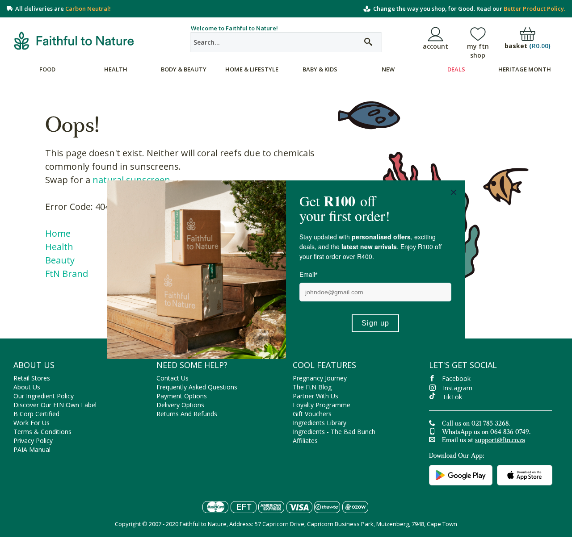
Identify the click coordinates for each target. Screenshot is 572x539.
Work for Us (31, 422)
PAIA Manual (31, 449)
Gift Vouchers (312, 413)
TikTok (452, 397)
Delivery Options (180, 405)
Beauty (60, 260)
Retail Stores (31, 378)
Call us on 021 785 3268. (476, 424)
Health (115, 69)
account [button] (435, 46)
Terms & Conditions (42, 431)
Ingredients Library (319, 422)
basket (528, 46)
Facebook (456, 378)
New (388, 69)
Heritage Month (524, 69)
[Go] (368, 42)
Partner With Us (315, 396)
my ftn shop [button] (478, 50)
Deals (456, 69)
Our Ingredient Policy (43, 396)
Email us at (483, 441)
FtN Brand (66, 273)
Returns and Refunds (186, 413)
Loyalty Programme (321, 405)
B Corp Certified (36, 413)
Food (47, 69)
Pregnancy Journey (320, 378)
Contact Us (172, 378)
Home (58, 233)
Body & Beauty (183, 69)
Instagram (457, 388)
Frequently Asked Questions (196, 387)
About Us (26, 387)
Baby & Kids (320, 69)
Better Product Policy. (534, 8)
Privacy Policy (33, 440)
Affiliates (305, 440)
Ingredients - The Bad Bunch (334, 431)
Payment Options (181, 396)
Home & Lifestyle (251, 69)
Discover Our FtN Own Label (55, 405)
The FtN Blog (312, 387)
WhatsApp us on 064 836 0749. (486, 433)
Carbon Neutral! (88, 8)
